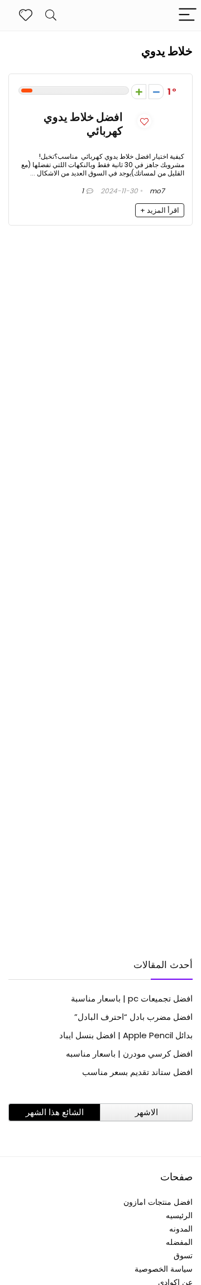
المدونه (181, 1228)
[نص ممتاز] (156, 91)
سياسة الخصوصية (164, 1268)
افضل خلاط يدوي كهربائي (83, 124)
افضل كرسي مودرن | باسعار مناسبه (129, 1053)
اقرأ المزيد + (159, 210)
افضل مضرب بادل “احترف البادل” (133, 1017)
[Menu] (187, 15)
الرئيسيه (179, 1215)
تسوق (183, 1255)
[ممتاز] (138, 91)
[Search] (50, 15)
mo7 (158, 191)
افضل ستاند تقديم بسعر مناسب (137, 1072)
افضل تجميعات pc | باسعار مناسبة (132, 998)
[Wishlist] (25, 15)
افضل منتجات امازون (158, 1202)
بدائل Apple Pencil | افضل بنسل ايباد (126, 1035)
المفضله (179, 1242)
